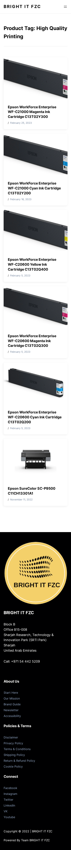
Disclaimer (11, 737)
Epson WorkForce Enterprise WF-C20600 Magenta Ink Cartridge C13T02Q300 (32, 341)
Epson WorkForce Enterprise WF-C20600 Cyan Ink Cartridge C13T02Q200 (35, 417)
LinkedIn (9, 805)
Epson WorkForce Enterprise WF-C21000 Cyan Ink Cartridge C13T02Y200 (34, 188)
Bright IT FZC (22, 6)
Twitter (8, 799)
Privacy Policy (13, 743)
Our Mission (12, 698)
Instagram (10, 794)
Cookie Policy (13, 766)
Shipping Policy (14, 755)
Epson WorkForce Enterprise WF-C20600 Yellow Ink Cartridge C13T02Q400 (32, 264)
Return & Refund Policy (19, 760)
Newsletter (11, 710)
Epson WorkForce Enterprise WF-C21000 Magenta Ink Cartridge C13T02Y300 (32, 112)
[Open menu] (65, 7)
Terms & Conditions (17, 749)
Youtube (9, 817)
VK (5, 811)
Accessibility (12, 716)
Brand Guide (12, 704)
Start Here (11, 692)
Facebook (10, 788)
